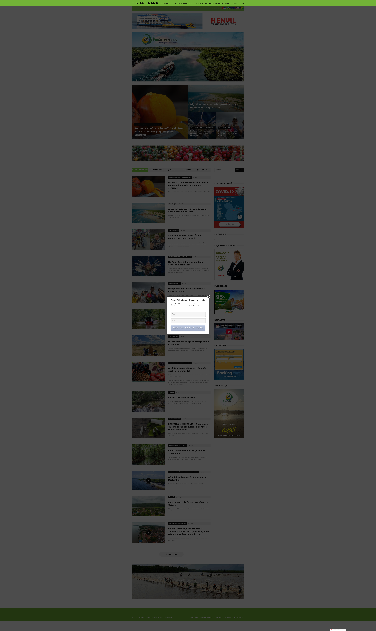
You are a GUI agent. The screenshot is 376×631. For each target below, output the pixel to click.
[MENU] (133, 3)
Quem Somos (166, 3)
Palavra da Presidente (183, 3)
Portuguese (335, 630)
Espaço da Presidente (214, 3)
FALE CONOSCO (231, 3)
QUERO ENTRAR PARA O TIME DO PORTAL (188, 328)
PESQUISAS (199, 3)
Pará (153, 3)
